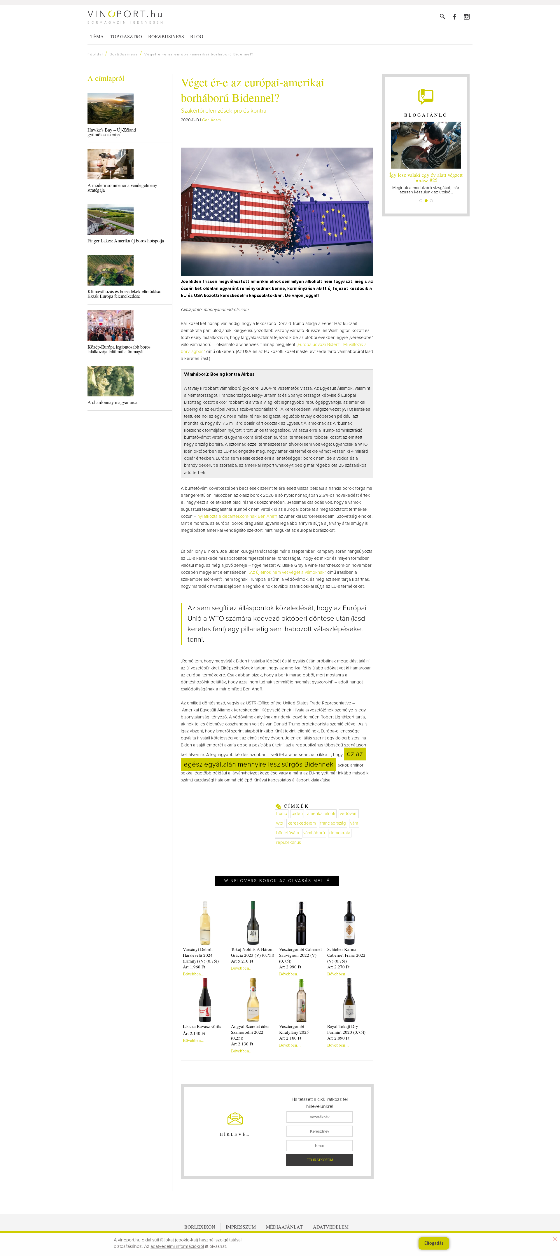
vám (354, 823)
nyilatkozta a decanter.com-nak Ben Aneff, (237, 516)
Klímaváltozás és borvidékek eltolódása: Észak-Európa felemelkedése (124, 293)
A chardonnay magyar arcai (113, 402)
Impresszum (241, 1227)
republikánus (288, 842)
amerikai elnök (321, 813)
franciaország (333, 823)
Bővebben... (193, 974)
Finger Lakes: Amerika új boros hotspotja (126, 240)
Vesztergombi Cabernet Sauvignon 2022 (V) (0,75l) (300, 955)
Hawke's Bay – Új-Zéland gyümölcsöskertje (112, 132)
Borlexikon (199, 1227)
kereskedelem (302, 823)
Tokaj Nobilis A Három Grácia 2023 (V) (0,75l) (252, 952)
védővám (349, 813)
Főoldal (95, 54)
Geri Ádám (211, 120)
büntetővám (287, 833)
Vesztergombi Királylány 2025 (294, 1029)
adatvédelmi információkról (177, 1246)
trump (281, 813)
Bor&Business (166, 36)
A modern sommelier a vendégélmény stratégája (122, 187)
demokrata (339, 833)
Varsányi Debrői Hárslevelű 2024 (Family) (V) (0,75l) (201, 955)
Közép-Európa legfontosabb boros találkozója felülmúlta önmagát (119, 349)
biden (297, 813)
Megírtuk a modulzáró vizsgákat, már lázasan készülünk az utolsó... (426, 182)
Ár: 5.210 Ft (242, 961)
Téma (97, 36)
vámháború (314, 833)
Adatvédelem (331, 1227)
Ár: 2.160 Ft (290, 1038)
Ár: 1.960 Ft (194, 967)
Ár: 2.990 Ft (290, 967)
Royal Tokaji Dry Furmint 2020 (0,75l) (346, 1029)
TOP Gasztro (126, 36)
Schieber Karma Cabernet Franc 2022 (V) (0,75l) (346, 955)
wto (279, 823)
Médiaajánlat (284, 1227)
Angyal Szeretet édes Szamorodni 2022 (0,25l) (250, 1032)
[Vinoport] (467, 16)
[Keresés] (443, 16)
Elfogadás (433, 1243)
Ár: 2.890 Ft (338, 1038)
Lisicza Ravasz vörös (202, 1026)
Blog (196, 36)
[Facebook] (455, 16)
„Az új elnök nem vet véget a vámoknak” (287, 572)
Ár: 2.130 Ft (242, 1044)
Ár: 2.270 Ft (338, 967)
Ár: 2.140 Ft (194, 1033)
